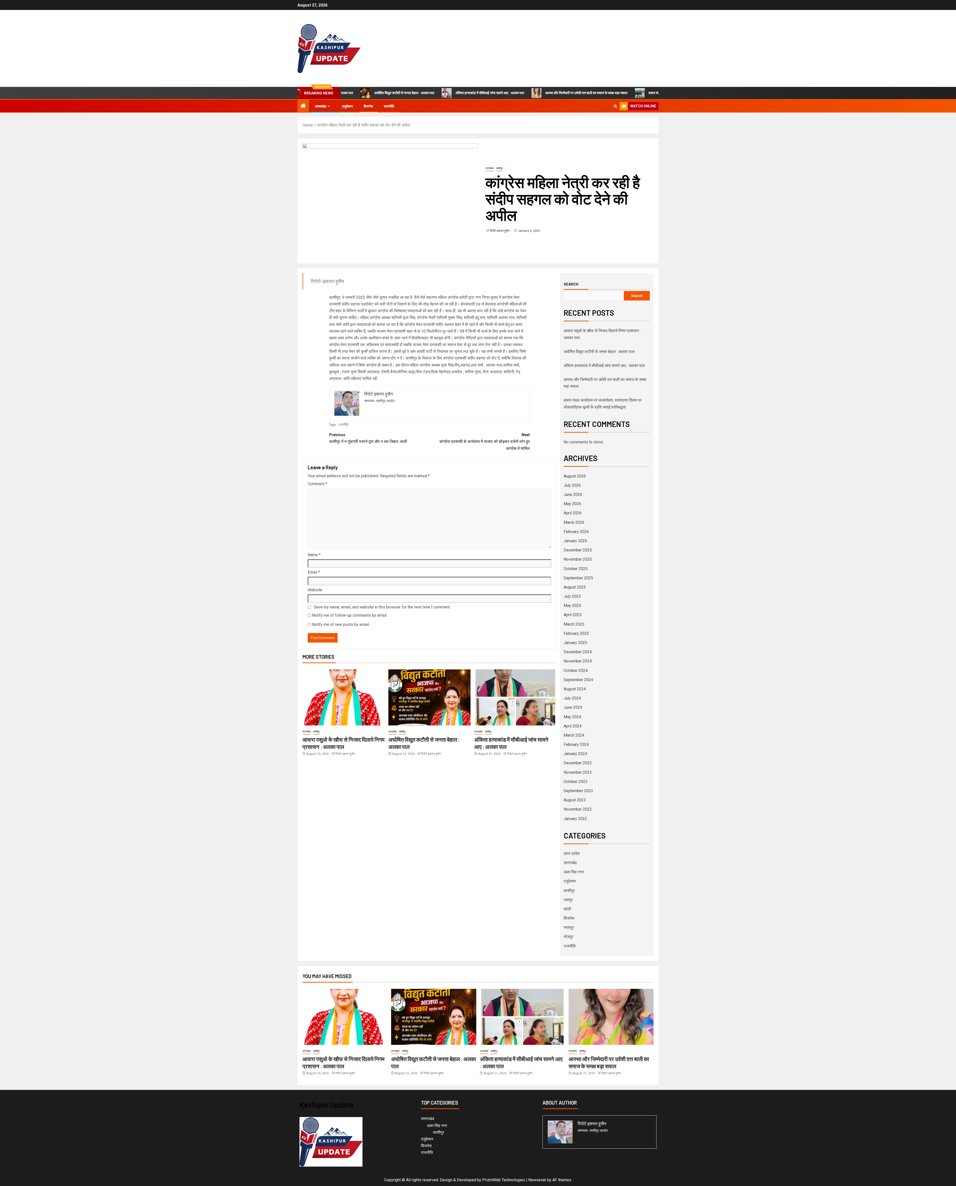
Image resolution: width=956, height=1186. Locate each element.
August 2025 (575, 587)
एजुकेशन (347, 106)
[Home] (303, 106)
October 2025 (576, 568)
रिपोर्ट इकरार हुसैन (500, 231)
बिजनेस (368, 106)
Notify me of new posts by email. (341, 624)
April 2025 (573, 614)
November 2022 (578, 809)
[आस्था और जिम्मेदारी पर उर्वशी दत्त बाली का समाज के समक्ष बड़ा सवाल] (611, 1017)
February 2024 (576, 744)
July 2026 (572, 485)
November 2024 (578, 661)
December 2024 (578, 652)
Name (314, 554)
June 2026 (573, 494)
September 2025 (578, 578)
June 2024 (573, 707)
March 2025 (574, 624)
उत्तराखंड (320, 106)
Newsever (537, 1180)
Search (571, 284)
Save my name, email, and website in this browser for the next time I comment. (382, 607)
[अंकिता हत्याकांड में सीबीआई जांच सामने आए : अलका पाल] (515, 697)
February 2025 (576, 633)
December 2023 (578, 763)
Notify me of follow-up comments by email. (349, 615)
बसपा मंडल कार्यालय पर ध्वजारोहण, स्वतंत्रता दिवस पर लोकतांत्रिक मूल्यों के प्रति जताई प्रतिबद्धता (661, 93)
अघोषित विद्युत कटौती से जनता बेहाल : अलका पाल (357, 93)
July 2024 (572, 698)
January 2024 (575, 753)
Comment (317, 483)
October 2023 (576, 781)
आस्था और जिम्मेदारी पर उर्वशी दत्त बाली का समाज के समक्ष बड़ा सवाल (539, 93)
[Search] (615, 106)
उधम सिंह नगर (574, 872)
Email (314, 572)
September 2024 (578, 679)
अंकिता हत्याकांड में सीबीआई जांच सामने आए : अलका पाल (442, 93)
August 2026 (575, 476)
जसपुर (568, 899)
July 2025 (572, 596)
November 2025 (578, 559)
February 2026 (576, 531)
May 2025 (572, 605)
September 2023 (578, 790)
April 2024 (573, 726)
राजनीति (389, 106)
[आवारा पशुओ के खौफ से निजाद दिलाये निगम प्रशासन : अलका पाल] (343, 697)
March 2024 (574, 735)
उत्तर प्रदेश (572, 853)
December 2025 (578, 550)
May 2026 (572, 503)
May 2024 (572, 716)
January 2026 (575, 540)
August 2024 (575, 689)
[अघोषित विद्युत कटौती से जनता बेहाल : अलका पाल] (429, 697)
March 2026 (574, 522)
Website (315, 590)
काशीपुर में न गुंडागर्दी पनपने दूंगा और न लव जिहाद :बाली (368, 438)
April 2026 (573, 513)
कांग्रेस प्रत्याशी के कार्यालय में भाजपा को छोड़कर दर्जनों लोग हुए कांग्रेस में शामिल (484, 441)
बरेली (567, 909)
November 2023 (578, 772)
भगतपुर (569, 927)
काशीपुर (499, 168)
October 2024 (576, 670)
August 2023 (575, 800)
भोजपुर (568, 936)
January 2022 (575, 818)
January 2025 (575, 642)
